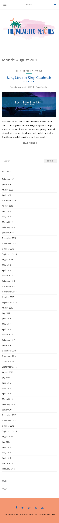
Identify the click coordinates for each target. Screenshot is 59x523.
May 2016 (6, 388)
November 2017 (9, 291)
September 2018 (9, 254)
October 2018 (8, 248)
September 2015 (9, 431)
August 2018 (7, 259)
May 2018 (6, 265)
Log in (5, 488)
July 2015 (6, 442)
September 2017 (9, 302)
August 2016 (7, 372)
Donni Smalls (41, 87)
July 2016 (6, 377)
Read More (29, 143)
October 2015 (8, 426)
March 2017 (7, 334)
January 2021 (8, 184)
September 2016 (9, 366)
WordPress (51, 514)
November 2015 (9, 420)
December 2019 (9, 200)
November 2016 (9, 356)
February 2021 (8, 179)
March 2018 (7, 275)
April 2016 (6, 393)
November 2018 (9, 243)
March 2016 (7, 399)
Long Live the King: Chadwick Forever (29, 79)
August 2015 (7, 436)
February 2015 (8, 468)
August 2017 (7, 307)
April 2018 (6, 270)
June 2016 (6, 383)
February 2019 (8, 227)
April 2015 (6, 458)
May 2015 (6, 452)
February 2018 (8, 281)
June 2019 (6, 211)
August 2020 (7, 189)
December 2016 (9, 350)
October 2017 (8, 297)
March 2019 (7, 222)
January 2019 (8, 232)
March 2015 (7, 463)
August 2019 (7, 206)
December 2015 (9, 415)
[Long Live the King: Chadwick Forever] (29, 104)
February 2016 (8, 404)
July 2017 (6, 313)
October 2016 (8, 361)
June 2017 (6, 318)
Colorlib (33, 514)
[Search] (55, 5)
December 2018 (9, 238)
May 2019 (6, 216)
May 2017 (6, 324)
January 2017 (8, 345)
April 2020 (6, 195)
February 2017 (8, 340)
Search (50, 161)
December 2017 (9, 286)
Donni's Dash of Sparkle (29, 71)
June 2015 (6, 447)
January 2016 (8, 409)
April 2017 (6, 329)
